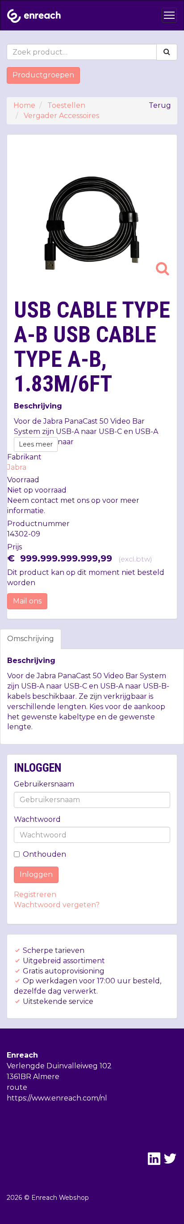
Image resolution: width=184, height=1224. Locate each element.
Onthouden (44, 854)
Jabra (16, 467)
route (17, 1087)
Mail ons (27, 601)
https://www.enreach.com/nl (57, 1098)
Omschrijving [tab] (30, 638)
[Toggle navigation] (169, 15)
